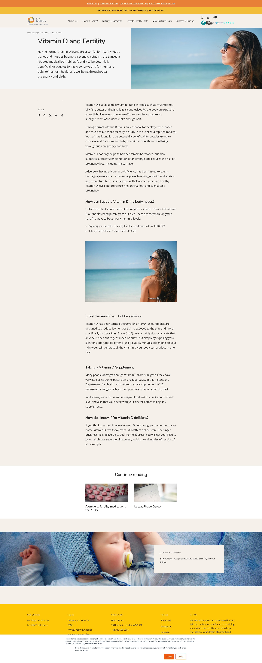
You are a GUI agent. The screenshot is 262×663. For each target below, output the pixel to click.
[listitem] (39, 115)
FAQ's (70, 625)
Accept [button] (169, 656)
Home (30, 32)
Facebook (166, 620)
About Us (73, 20)
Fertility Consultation (38, 620)
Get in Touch (117, 620)
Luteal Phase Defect (147, 506)
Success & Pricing (185, 20)
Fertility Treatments (112, 20)
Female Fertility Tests (137, 20)
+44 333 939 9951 (120, 629)
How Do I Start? (90, 20)
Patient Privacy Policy (78, 634)
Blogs (36, 32)
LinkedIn (165, 632)
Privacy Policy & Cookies (80, 629)
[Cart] (214, 18)
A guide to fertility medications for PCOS (105, 508)
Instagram (166, 626)
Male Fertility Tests (162, 20)
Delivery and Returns (78, 620)
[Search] (202, 18)
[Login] (208, 18)
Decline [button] (181, 656)
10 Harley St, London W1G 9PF (126, 625)
